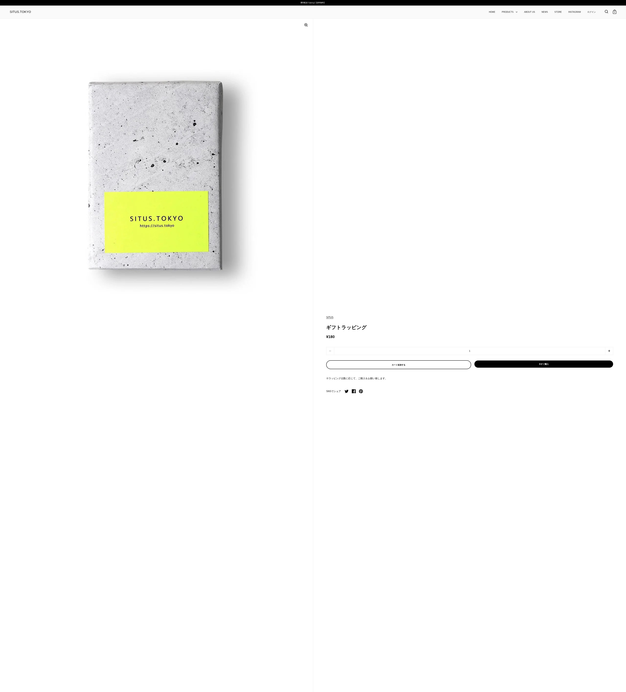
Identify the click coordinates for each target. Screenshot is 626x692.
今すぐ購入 (544, 364)
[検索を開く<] (606, 11)
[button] (609, 351)
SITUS (329, 317)
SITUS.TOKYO (20, 12)
